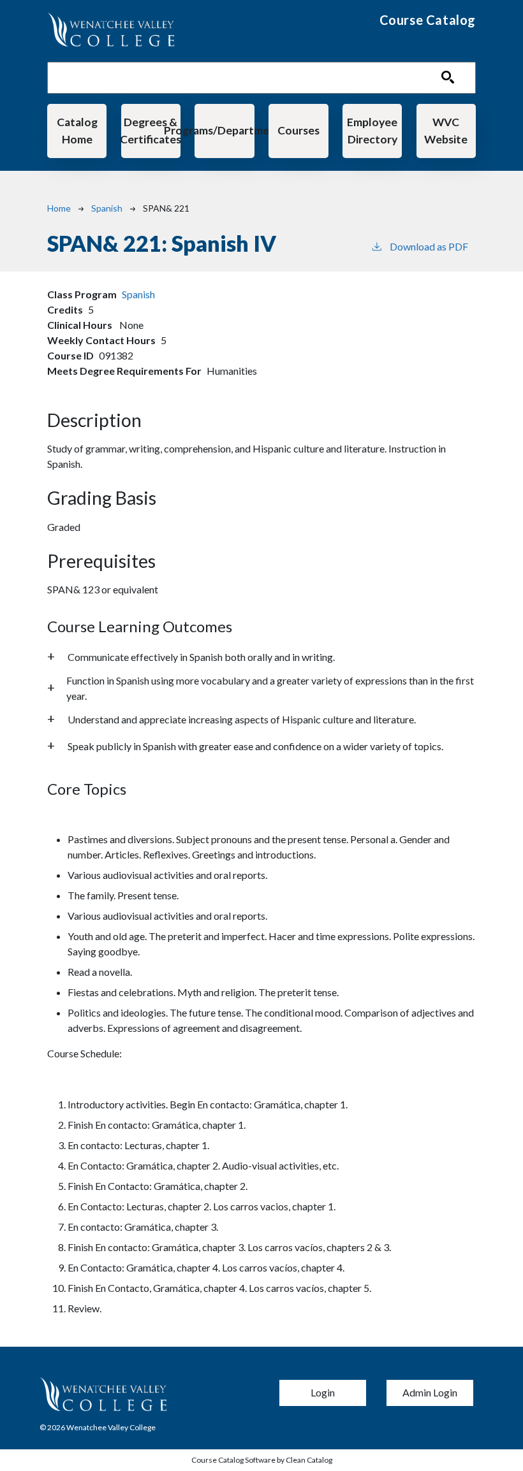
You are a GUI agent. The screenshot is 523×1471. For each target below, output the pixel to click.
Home (59, 208)
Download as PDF (429, 246)
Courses (298, 130)
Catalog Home (77, 130)
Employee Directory (372, 130)
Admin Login (429, 1392)
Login (323, 1392)
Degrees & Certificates (150, 130)
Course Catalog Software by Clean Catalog (261, 1460)
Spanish (106, 208)
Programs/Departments (224, 130)
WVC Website (446, 130)
